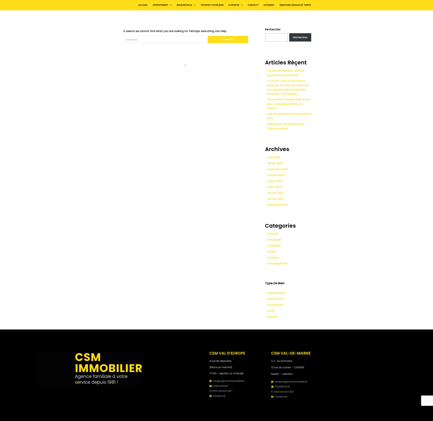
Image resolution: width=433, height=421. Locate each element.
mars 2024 (275, 187)
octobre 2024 (276, 175)
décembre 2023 (278, 205)
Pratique (273, 257)
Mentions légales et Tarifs (295, 5)
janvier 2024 (276, 199)
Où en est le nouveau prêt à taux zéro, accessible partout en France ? (289, 104)
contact (253, 5)
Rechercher (273, 29)
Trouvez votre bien (212, 5)
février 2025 (275, 163)
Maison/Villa (276, 299)
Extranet (269, 5)
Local (271, 311)
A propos (234, 5)
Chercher (228, 39)
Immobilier (275, 240)
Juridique (274, 245)
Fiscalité (273, 234)
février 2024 (275, 193)
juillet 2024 (275, 181)
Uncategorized (277, 263)
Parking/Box (275, 305)
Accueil (143, 5)
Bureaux (273, 316)
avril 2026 (274, 157)
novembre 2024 (278, 169)
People (272, 251)
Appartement (276, 293)
